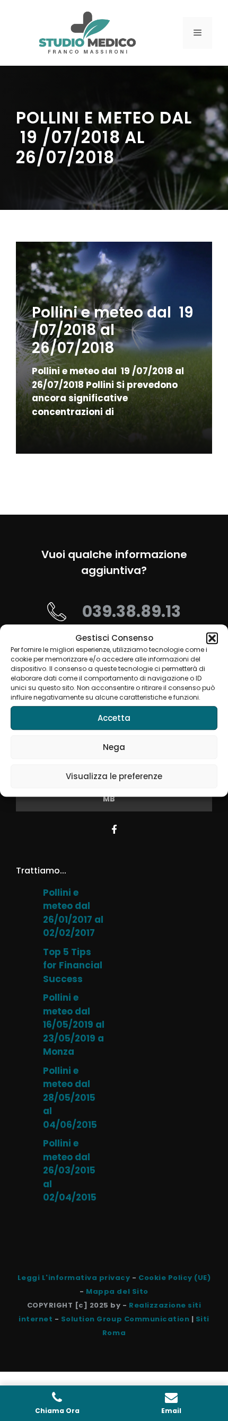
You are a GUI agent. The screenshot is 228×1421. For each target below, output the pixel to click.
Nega (114, 747)
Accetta (114, 717)
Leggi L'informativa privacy (73, 1278)
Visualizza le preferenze (114, 776)
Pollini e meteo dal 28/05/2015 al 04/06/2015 (70, 1097)
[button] (212, 638)
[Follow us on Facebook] (114, 829)
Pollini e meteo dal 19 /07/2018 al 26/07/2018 (113, 330)
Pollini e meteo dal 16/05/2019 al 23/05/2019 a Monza (73, 1024)
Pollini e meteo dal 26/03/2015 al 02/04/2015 (70, 1170)
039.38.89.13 (131, 611)
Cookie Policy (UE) (174, 1278)
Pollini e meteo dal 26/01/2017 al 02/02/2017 (73, 913)
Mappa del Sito (117, 1291)
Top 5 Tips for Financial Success (72, 965)
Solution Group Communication (125, 1319)
